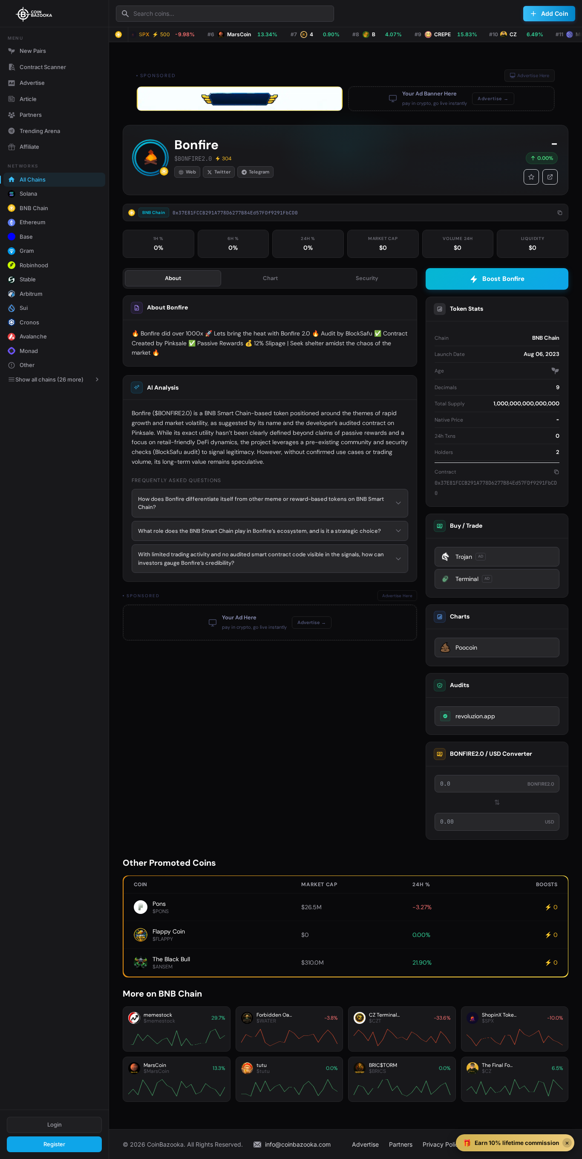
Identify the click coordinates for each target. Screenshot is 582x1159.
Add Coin (554, 13)
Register (54, 1144)
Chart (270, 278)
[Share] (550, 177)
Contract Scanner (43, 67)
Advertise (32, 82)
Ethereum (33, 222)
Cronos (29, 322)
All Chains (33, 179)
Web (191, 172)
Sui (24, 307)
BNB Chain (34, 208)
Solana (28, 193)
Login (54, 1124)
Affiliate (29, 146)
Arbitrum (31, 293)
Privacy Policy (442, 1144)
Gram (27, 250)
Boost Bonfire (503, 279)
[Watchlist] (531, 177)
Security (367, 278)
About (173, 278)
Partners (31, 114)
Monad (29, 350)
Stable (28, 279)
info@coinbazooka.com (298, 1144)
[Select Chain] (118, 34)
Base (26, 236)
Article (28, 98)
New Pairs (33, 50)
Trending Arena (40, 130)
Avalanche (33, 336)
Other (27, 364)
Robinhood (34, 265)
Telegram (259, 172)
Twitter (222, 172)
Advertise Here (533, 75)
